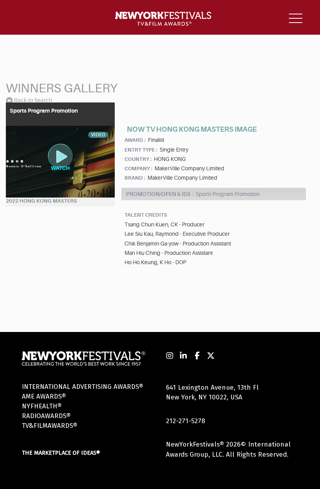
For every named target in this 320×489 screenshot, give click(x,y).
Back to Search (33, 100)
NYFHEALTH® (42, 406)
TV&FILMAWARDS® (49, 426)
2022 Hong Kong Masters (41, 201)
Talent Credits (145, 215)
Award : (135, 140)
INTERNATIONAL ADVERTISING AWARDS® (82, 387)
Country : (137, 159)
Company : (138, 168)
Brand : (134, 178)
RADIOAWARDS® (46, 416)
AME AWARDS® (44, 396)
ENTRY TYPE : (140, 150)
